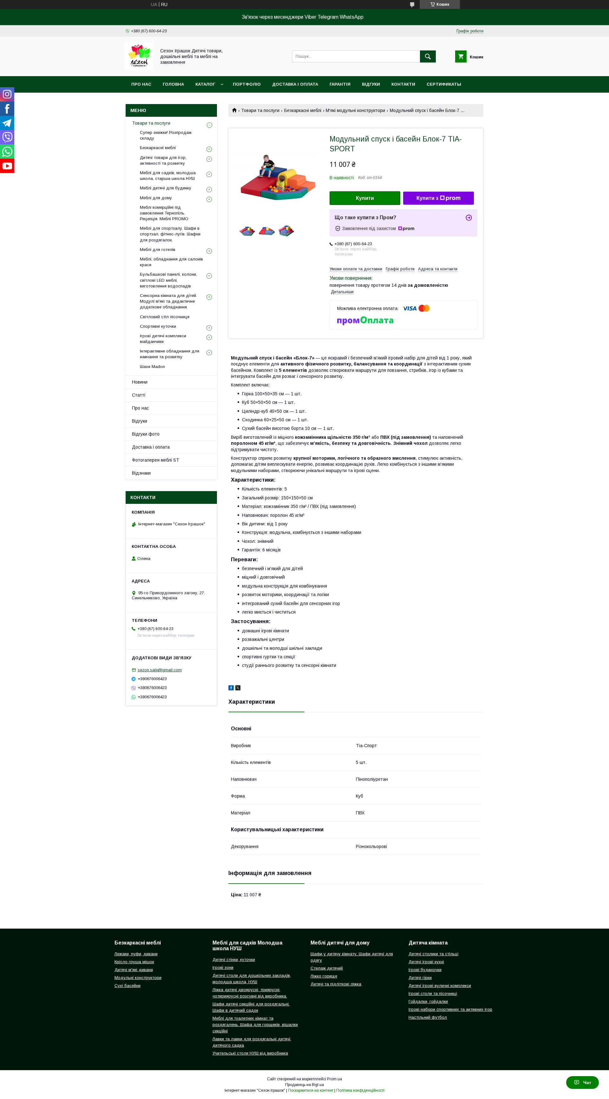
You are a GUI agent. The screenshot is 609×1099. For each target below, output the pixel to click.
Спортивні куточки (158, 326)
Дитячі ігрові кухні (426, 961)
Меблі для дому (156, 197)
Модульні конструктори (138, 977)
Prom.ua (334, 1079)
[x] (237, 688)
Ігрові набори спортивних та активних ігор (450, 1009)
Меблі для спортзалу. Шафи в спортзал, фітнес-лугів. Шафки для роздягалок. (170, 234)
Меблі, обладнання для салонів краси (171, 262)
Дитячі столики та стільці (433, 953)
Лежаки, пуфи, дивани (136, 953)
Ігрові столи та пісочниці (433, 993)
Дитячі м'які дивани (134, 969)
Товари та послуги (260, 110)
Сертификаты (444, 84)
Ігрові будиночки (425, 969)
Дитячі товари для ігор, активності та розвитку (163, 160)
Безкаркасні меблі (302, 110)
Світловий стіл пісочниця (164, 316)
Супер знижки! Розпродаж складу (166, 135)
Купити (365, 198)
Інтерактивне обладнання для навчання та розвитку (169, 354)
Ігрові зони (223, 967)
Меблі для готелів (157, 249)
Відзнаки (141, 473)
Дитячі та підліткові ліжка (336, 984)
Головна (173, 84)
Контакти (403, 84)
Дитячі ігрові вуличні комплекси (440, 985)
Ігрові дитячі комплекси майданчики (163, 338)
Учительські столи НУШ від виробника (250, 1053)
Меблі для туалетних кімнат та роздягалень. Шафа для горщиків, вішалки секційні (255, 1024)
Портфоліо (247, 84)
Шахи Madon (152, 366)
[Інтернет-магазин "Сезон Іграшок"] (139, 67)
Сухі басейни (128, 985)
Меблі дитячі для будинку (165, 188)
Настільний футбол (428, 1017)
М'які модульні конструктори (355, 110)
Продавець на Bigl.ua (304, 1085)
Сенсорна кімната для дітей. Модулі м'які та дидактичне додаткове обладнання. (168, 301)
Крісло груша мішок (134, 961)
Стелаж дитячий (327, 968)
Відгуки (371, 84)
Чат (587, 1082)
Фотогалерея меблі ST (155, 460)
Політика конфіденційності (360, 1090)
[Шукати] (428, 56)
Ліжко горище (324, 976)
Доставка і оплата (295, 84)
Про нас (141, 84)
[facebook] (231, 688)
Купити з (427, 198)
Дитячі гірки (420, 977)
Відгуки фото (146, 434)
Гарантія (340, 84)
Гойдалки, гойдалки (428, 1001)
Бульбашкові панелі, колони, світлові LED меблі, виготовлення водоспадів (168, 280)
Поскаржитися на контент (310, 1090)
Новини (140, 100)
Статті (138, 395)
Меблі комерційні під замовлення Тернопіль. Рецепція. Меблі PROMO (164, 213)
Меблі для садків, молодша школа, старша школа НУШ (168, 175)
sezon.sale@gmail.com (160, 670)
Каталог (205, 84)
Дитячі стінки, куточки (234, 959)
